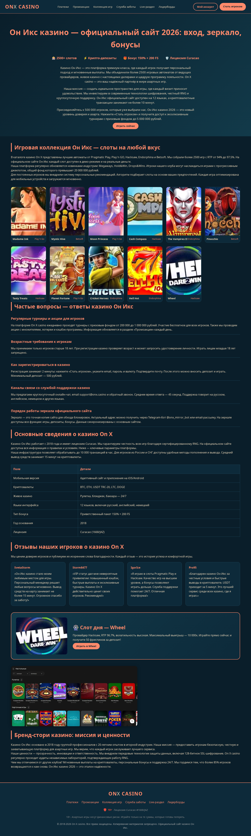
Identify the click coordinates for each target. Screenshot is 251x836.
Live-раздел (147, 6)
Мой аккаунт (205, 6)
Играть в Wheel (86, 646)
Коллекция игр (102, 6)
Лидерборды (167, 6)
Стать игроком (232, 6)
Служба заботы (126, 6)
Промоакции (81, 6)
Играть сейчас (125, 126)
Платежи (63, 6)
